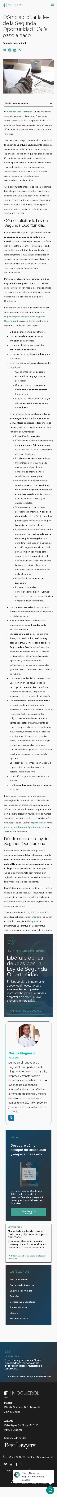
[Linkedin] (11, 1118)
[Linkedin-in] (22, 1464)
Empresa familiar (18, 1307)
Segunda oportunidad (21, 1290)
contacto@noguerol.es (39, 1456)
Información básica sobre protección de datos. (29, 1376)
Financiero (15, 1296)
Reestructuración (19, 1279)
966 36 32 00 (15, 1456)
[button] (5, 50)
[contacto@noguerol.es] (24, 1457)
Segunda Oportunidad (19, 111)
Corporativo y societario (22, 1301)
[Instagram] (11, 1464)
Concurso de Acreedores (23, 1285)
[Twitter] (5, 1464)
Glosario (14, 1313)
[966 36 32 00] (4, 1457)
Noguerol (14, 5)
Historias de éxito (19, 1318)
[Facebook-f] (16, 1464)
